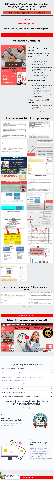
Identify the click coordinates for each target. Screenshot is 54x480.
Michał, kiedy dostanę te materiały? (12, 388)
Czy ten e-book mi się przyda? (11, 373)
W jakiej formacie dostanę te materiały (13, 392)
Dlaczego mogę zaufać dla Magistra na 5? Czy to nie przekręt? (20, 397)
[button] (2, 299)
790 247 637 (7, 477)
